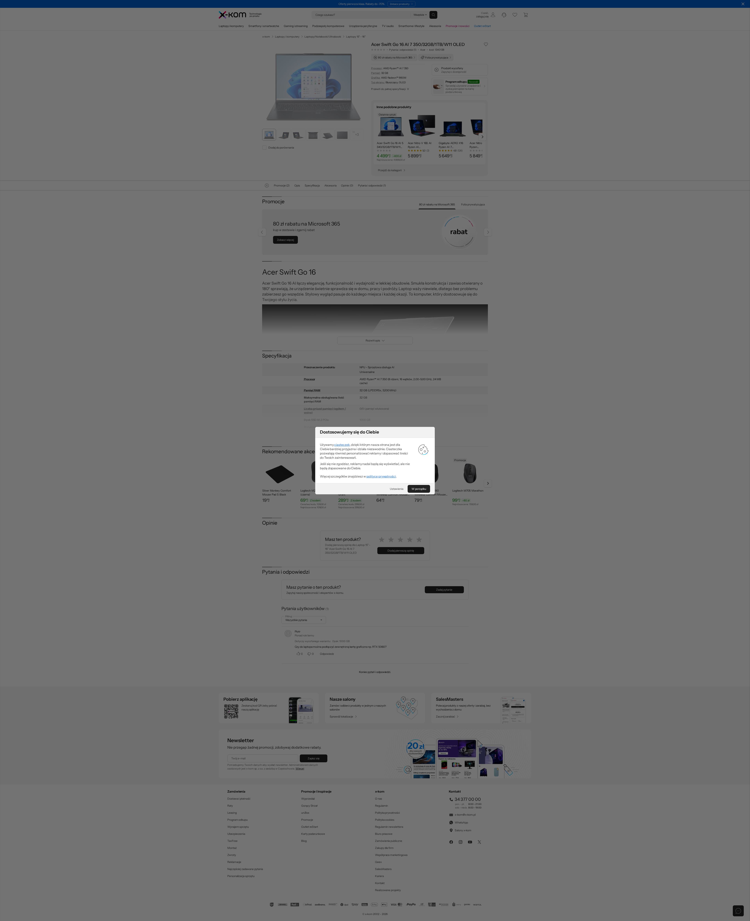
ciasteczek (342, 445)
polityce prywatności (381, 476)
